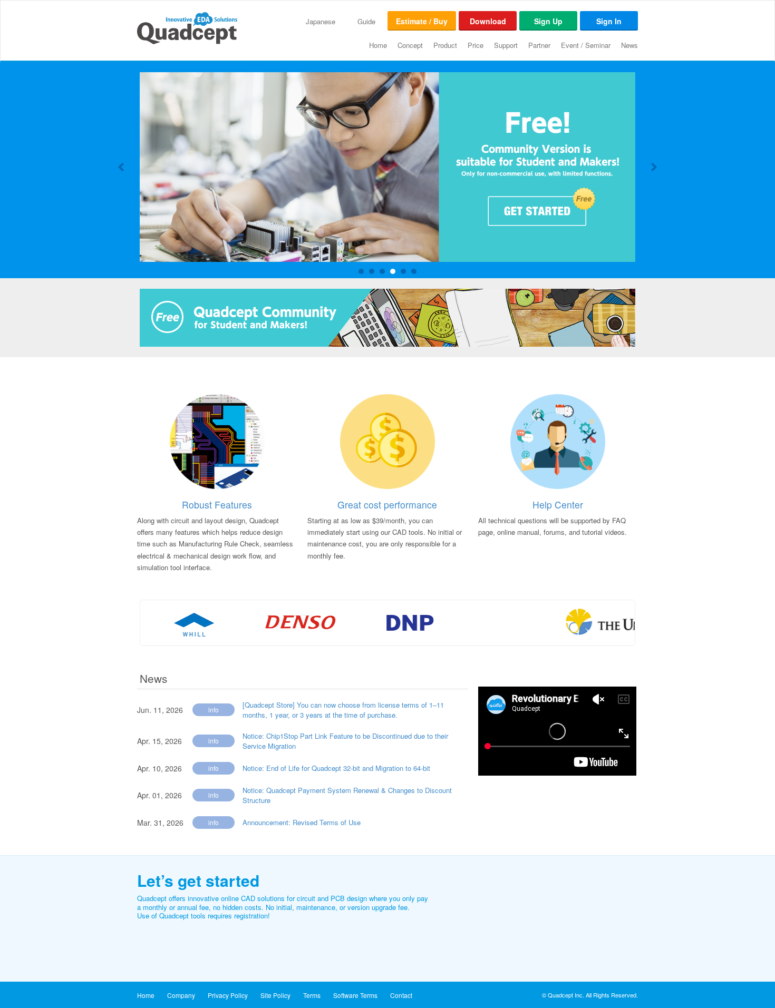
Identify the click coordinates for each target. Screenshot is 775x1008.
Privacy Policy (228, 995)
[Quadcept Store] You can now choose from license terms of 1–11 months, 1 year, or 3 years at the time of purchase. (343, 710)
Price (475, 45)
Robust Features (217, 504)
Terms (312, 995)
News (629, 45)
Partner (539, 45)
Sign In (609, 21)
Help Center (557, 504)
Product (445, 45)
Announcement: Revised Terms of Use (302, 822)
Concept (410, 45)
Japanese (320, 21)
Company (181, 995)
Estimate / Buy (422, 21)
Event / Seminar (586, 45)
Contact (401, 995)
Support (506, 45)
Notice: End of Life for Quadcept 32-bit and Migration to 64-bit (336, 768)
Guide (366, 21)
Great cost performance (387, 504)
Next (653, 167)
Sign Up (548, 21)
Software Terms (355, 995)
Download (488, 21)
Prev (121, 167)
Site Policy (275, 995)
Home (378, 45)
